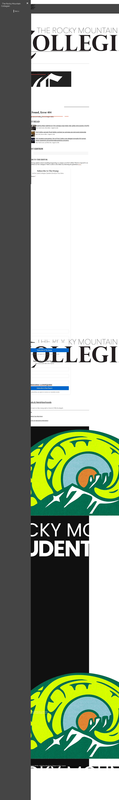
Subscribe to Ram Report (44, 388)
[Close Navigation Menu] (27, 3)
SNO (59, 766)
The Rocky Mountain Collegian (11, 4)
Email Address (31, 176)
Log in (64, 766)
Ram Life (17, 11)
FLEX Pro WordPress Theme (48, 766)
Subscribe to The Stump (44, 350)
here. (79, 164)
